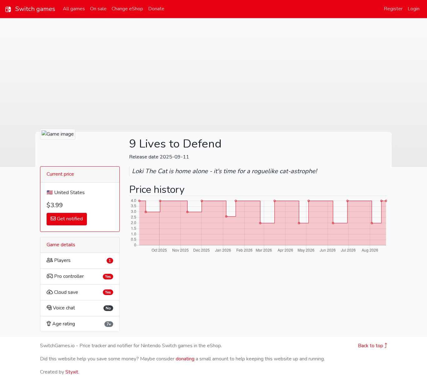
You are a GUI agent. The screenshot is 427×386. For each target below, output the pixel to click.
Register (393, 8)
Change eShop (127, 8)
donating (185, 358)
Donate (156, 8)
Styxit (71, 371)
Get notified (69, 218)
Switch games (34, 9)
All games (74, 8)
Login (413, 8)
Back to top (371, 345)
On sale (98, 8)
